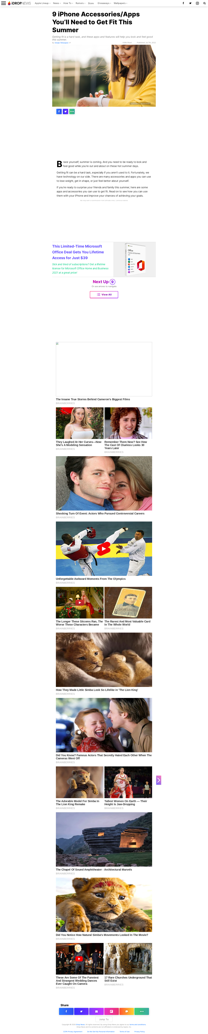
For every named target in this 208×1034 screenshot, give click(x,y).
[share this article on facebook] (59, 111)
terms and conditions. (138, 1025)
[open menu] (3, 3)
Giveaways (103, 3)
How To (67, 3)
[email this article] (96, 1011)
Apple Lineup (42, 3)
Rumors (80, 3)
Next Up (103, 281)
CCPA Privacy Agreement (72, 1032)
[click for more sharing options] (72, 111)
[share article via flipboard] (111, 1011)
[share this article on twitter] (65, 111)
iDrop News (80, 1025)
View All (106, 294)
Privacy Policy (139, 1032)
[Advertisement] (104, 139)
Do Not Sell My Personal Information (101, 1032)
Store (91, 3)
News (56, 3)
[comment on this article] (126, 1011)
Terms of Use (125, 1032)
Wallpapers (120, 3)
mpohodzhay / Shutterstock (140, 103)
